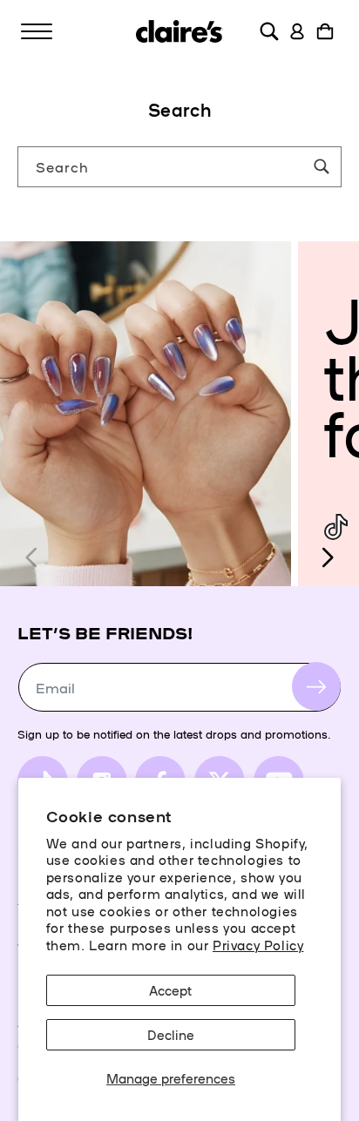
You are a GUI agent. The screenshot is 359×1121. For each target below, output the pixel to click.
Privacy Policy (258, 944)
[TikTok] (336, 527)
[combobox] (179, 166)
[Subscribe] (316, 686)
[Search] (321, 166)
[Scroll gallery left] (32, 557)
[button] (36, 31)
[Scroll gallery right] (327, 557)
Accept (170, 990)
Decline (170, 1034)
